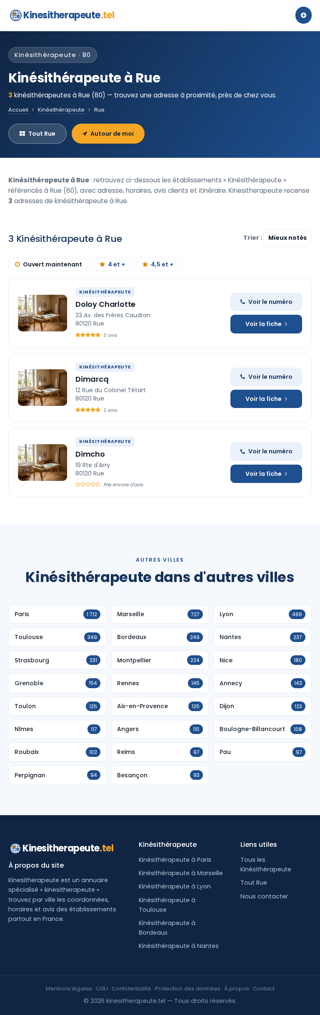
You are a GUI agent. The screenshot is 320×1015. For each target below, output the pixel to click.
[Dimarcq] (42, 387)
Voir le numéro (270, 302)
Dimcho (90, 454)
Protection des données (187, 989)
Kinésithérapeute (61, 110)
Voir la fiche (263, 324)
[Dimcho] (42, 462)
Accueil (18, 110)
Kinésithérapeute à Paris (175, 860)
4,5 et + (162, 264)
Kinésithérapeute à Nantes (179, 946)
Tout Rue (41, 133)
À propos (236, 989)
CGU (102, 989)
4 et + (116, 264)
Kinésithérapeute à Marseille (181, 873)
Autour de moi (112, 133)
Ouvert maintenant (52, 264)
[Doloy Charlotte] (42, 313)
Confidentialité (131, 989)
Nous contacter (264, 896)
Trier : (253, 238)
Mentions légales (69, 989)
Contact (264, 989)
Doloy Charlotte (105, 304)
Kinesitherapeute (68, 15)
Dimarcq (92, 379)
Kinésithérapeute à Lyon (175, 886)
